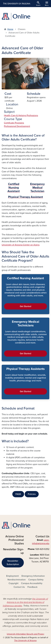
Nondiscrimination (17, 579)
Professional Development (17, 126)
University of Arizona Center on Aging (20, 244)
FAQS (18, 494)
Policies (32, 494)
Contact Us (19, 587)
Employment (12, 576)
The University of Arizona (25, 640)
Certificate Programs (14, 122)
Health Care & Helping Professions (21, 115)
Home (10, 29)
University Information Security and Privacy (25, 634)
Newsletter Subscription (13, 562)
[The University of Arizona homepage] (16, 3)
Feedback (32, 587)
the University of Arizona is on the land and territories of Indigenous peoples (25, 602)
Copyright (13, 583)
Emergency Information (33, 576)
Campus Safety (35, 579)
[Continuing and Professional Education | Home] (25, 16)
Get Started (25, 306)
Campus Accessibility (31, 583)
